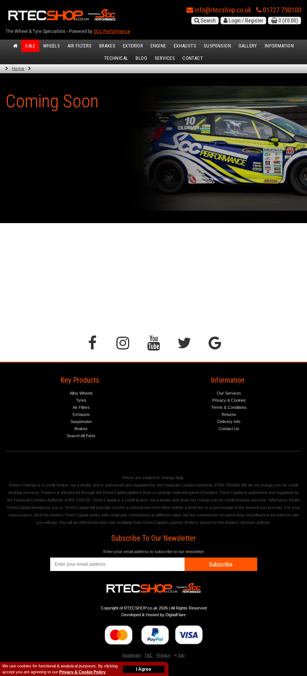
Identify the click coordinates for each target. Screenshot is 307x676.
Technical (116, 58)
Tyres (81, 400)
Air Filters (79, 46)
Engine (158, 46)
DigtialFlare (175, 614)
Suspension (217, 46)
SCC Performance (112, 31)
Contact (192, 58)
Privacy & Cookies (229, 400)
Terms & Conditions (229, 407)
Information (279, 46)
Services (165, 58)
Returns (229, 414)
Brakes (107, 46)
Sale (30, 46)
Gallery (247, 46)
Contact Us (229, 428)
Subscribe (220, 564)
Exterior (133, 46)
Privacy (163, 655)
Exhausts (185, 46)
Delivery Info (229, 421)
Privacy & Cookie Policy (82, 672)
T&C (149, 655)
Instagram (131, 655)
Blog (141, 58)
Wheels (51, 46)
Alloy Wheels (81, 393)
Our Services (229, 393)
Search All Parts (81, 435)
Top (181, 655)
